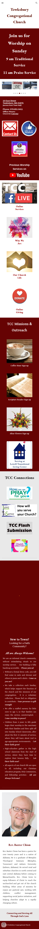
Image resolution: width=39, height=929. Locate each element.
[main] (19, 16)
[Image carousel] (19, 88)
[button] (2, 3)
